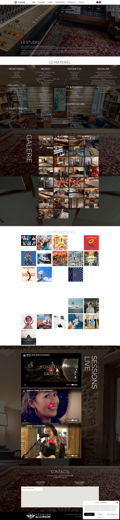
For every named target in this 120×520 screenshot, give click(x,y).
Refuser (100, 514)
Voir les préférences (112, 514)
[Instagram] (97, 2)
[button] (117, 502)
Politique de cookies (100, 517)
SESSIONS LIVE (72, 2)
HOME (33, 2)
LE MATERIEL (41, 2)
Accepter (89, 514)
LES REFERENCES (60, 2)
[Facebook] (100, 2)
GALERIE (50, 2)
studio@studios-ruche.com (60, 477)
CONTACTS (81, 2)
